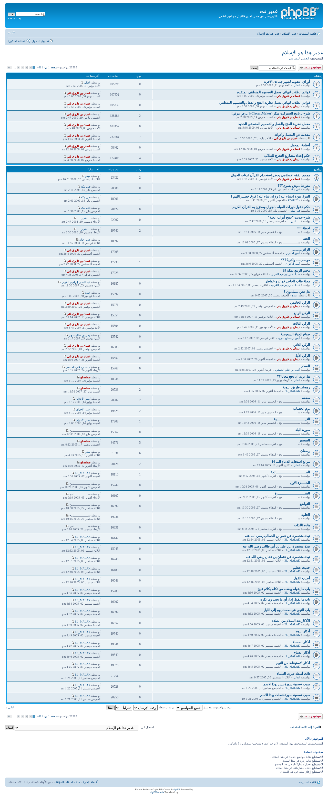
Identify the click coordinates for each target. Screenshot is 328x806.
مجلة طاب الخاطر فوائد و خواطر (287, 281)
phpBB (176, 789)
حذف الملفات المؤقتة (68, 781)
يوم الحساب (301, 408)
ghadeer (85, 377)
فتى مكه (295, 189)
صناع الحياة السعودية (295, 334)
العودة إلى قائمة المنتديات (305, 726)
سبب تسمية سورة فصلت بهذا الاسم (285, 695)
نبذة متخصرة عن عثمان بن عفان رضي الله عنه (278, 557)
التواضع (305, 504)
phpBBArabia (157, 792)
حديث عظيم (301, 568)
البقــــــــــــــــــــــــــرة (292, 493)
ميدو (87, 176)
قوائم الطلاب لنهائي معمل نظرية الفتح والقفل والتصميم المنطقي (264, 103)
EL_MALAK (292, 390)
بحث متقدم (14, 18)
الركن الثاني (301, 345)
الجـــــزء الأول (300, 483)
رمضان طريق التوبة (296, 387)
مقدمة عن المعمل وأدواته (292, 135)
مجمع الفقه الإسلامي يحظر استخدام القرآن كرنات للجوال (270, 175)
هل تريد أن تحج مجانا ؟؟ (293, 376)
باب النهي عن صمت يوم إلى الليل (287, 610)
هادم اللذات (302, 525)
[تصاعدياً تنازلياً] (118, 707)
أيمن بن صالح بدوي (289, 337)
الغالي (296, 85)
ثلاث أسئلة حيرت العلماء (293, 674)
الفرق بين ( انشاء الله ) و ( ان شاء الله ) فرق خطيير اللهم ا (270, 196)
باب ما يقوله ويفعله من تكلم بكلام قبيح (284, 589)
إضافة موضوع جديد (311, 66)
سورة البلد (302, 430)
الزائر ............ (301, 249)
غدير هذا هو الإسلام (268, 33)
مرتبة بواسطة (166, 707)
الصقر (305, 58)
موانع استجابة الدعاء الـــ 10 (291, 461)
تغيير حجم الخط (11, 32)
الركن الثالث (301, 323)
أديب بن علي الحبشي (287, 369)
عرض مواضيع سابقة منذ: (217, 707)
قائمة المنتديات (307, 33)
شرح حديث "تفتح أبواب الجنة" (289, 217)
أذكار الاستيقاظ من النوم (293, 663)
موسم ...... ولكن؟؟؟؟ (295, 260)
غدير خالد (84, 239)
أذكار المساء (301, 642)
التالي (11, 707)
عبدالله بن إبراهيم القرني (285, 274)
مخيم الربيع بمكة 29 (296, 270)
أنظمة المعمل (300, 145)
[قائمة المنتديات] (300, 12)
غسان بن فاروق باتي (288, 95)
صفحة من (48, 67)
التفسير (304, 440)
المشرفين (294, 58)
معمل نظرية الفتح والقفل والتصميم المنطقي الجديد (274, 124)
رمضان (305, 451)
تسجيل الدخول (40, 41)
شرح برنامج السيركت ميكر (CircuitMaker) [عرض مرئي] (270, 113)
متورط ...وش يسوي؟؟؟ (294, 186)
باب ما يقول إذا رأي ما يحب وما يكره (285, 599)
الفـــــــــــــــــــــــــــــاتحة (290, 472)
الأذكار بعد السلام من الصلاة (291, 621)
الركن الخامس (300, 302)
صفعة (306, 398)
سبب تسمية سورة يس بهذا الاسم (286, 684)
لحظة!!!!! (303, 228)
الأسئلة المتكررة (17, 41)
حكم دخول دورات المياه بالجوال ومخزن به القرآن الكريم (271, 207)
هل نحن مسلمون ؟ (297, 292)
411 (10, 67)
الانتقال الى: (147, 727)
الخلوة (305, 514)
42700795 (294, 200)
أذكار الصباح (302, 652)
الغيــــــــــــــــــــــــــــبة (292, 419)
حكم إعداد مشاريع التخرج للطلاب (287, 156)
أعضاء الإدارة (90, 781)
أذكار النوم (303, 631)
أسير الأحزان (292, 253)
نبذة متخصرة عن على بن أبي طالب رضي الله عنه (276, 546)
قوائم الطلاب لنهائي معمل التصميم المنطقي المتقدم (273, 92)
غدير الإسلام (289, 33)
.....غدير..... (293, 221)
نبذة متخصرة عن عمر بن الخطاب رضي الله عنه (277, 536)
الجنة (306, 239)
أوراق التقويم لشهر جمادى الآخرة (287, 82)
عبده (295, 295)
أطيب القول (301, 578)
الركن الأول (302, 355)
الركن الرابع (302, 313)
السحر (305, 366)
